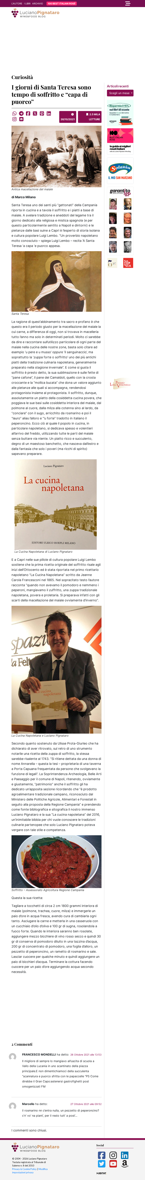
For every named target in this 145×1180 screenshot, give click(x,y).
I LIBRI (27, 3)
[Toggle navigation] (115, 3)
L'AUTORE (16, 3)
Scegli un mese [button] (119, 93)
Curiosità (22, 77)
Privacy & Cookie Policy (24, 1169)
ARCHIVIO (37, 3)
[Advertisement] (72, 46)
